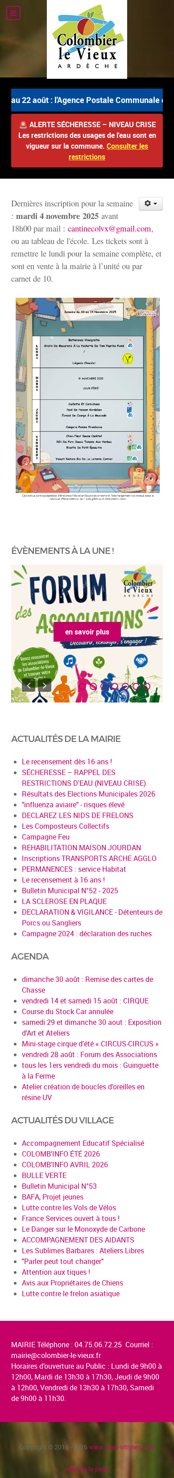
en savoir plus (87, 632)
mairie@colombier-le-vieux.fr (56, 1355)
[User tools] (151, 203)
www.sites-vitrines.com (122, 1447)
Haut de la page (87, 1469)
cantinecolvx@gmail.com (109, 228)
